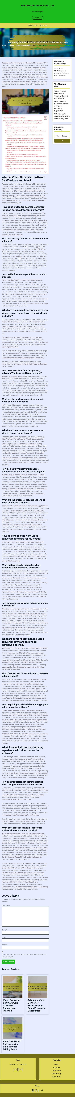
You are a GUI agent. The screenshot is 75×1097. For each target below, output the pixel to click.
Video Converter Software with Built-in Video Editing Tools (11, 1045)
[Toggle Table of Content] (44, 118)
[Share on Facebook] (33, 1090)
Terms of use (56, 1077)
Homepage (37, 18)
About (18, 1060)
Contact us (32, 25)
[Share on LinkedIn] (39, 1090)
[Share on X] (36, 1090)
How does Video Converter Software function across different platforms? (23, 124)
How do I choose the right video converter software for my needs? (25, 148)
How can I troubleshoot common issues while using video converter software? (25, 169)
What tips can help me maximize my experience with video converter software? (25, 165)
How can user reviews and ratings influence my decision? (22, 154)
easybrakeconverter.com (37, 5)
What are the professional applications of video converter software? (25, 146)
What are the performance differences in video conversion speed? (25, 138)
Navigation (57, 1060)
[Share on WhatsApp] (42, 1090)
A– (20, 1069)
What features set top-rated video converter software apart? (23, 160)
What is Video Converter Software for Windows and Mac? (22, 121)
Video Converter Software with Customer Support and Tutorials (11, 1005)
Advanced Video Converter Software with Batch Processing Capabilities (37, 1005)
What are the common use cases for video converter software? (24, 140)
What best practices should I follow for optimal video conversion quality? (26, 172)
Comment (6, 905)
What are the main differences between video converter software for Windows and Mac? (25, 132)
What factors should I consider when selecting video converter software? (24, 151)
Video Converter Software (20, 45)
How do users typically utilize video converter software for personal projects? (25, 143)
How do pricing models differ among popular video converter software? (26, 162)
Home (4, 45)
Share (37, 1086)
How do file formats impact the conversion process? (21, 129)
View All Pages (37, 12)
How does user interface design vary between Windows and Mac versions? (25, 135)
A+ (16, 1069)
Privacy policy (56, 1073)
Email (4, 937)
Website (4, 945)
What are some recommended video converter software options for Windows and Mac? (25, 157)
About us (43, 25)
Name (4, 930)
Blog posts (56, 1067)
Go (62, 141)
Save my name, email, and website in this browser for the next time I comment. (24, 955)
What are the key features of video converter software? (22, 127)
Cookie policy (56, 1070)
